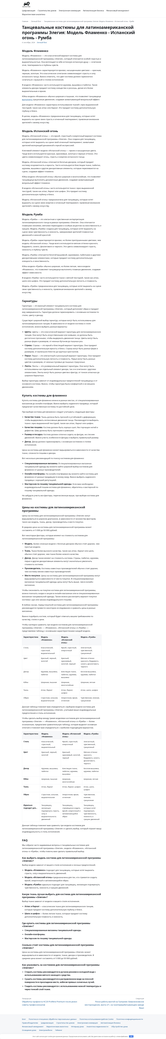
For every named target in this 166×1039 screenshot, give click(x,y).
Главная (25, 21)
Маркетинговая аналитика (33, 14)
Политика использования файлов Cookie (96, 1019)
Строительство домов (47, 10)
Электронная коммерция (70, 10)
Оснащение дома (29, 1030)
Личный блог (36, 21)
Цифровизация (28, 10)
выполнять (27, 99)
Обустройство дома (119, 1026)
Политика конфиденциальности (129, 1019)
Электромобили (45, 1030)
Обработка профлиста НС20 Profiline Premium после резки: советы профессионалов (49, 1001)
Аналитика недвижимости (97, 1026)
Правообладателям (30, 1023)
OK (131, 1036)
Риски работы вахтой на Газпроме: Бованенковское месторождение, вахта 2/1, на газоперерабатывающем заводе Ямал (114, 1003)
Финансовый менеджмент (117, 10)
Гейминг (58, 1030)
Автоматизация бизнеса (93, 10)
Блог (24, 1019)
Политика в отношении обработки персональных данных (53, 1019)
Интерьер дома (77, 1026)
